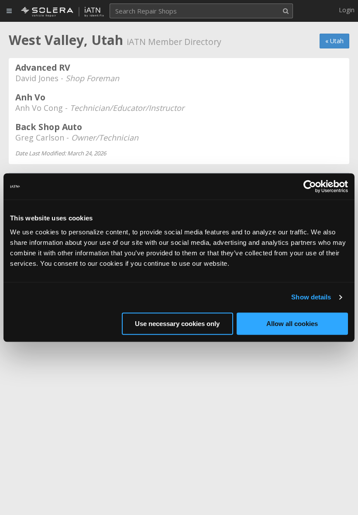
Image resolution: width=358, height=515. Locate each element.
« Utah (334, 41)
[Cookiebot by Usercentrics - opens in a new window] (310, 186)
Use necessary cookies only (177, 323)
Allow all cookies (292, 323)
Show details (311, 297)
